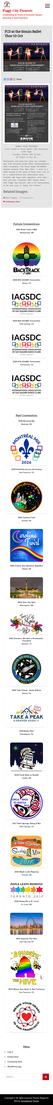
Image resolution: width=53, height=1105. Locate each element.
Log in (10, 1052)
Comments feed (14, 1062)
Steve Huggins (11, 198)
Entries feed (12, 1057)
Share (19, 79)
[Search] (46, 1077)
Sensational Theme (30, 1101)
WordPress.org (14, 1067)
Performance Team (13, 202)
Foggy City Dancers (17, 10)
